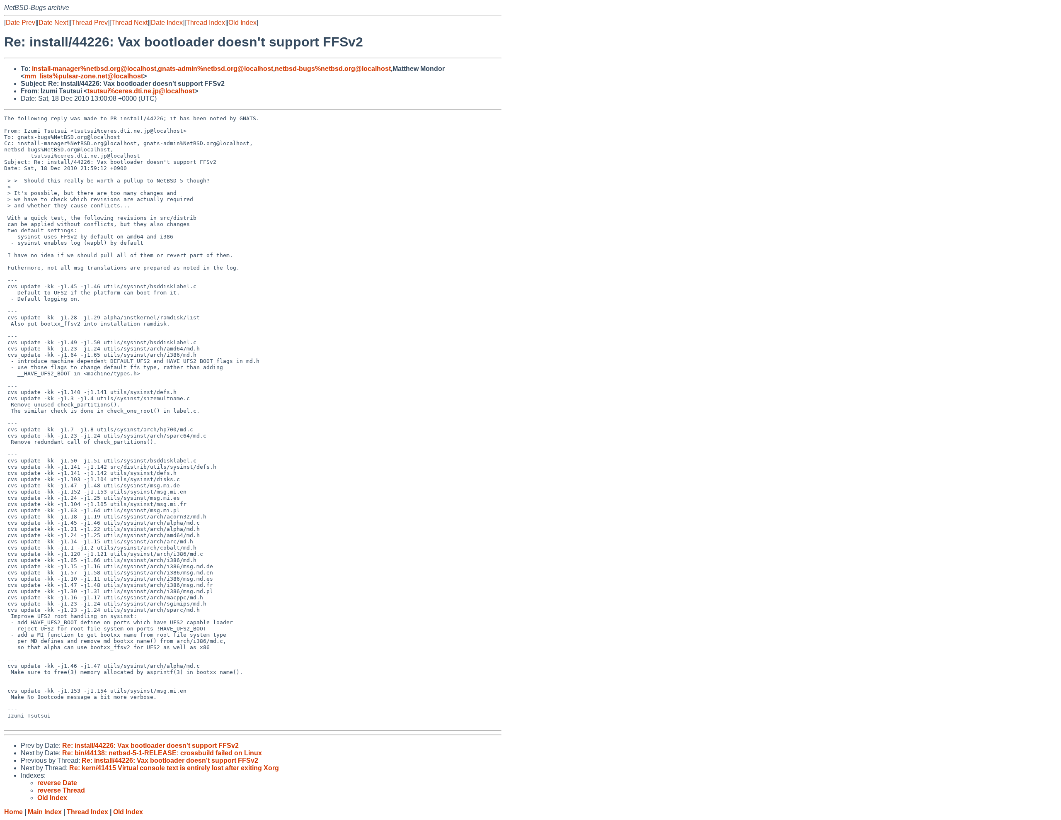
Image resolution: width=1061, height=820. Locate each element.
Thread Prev (89, 22)
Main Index (45, 811)
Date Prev (20, 22)
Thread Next (129, 22)
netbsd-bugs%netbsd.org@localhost (333, 68)
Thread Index (205, 22)
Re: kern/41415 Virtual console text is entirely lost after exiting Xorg (174, 767)
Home (13, 811)
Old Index (242, 22)
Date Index (167, 22)
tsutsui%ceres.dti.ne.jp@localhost (140, 91)
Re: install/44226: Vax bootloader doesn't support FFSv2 (150, 745)
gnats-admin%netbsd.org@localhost (215, 68)
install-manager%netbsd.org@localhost (94, 68)
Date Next (53, 22)
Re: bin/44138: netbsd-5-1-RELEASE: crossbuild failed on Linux (162, 753)
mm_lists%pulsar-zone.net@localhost (83, 76)
